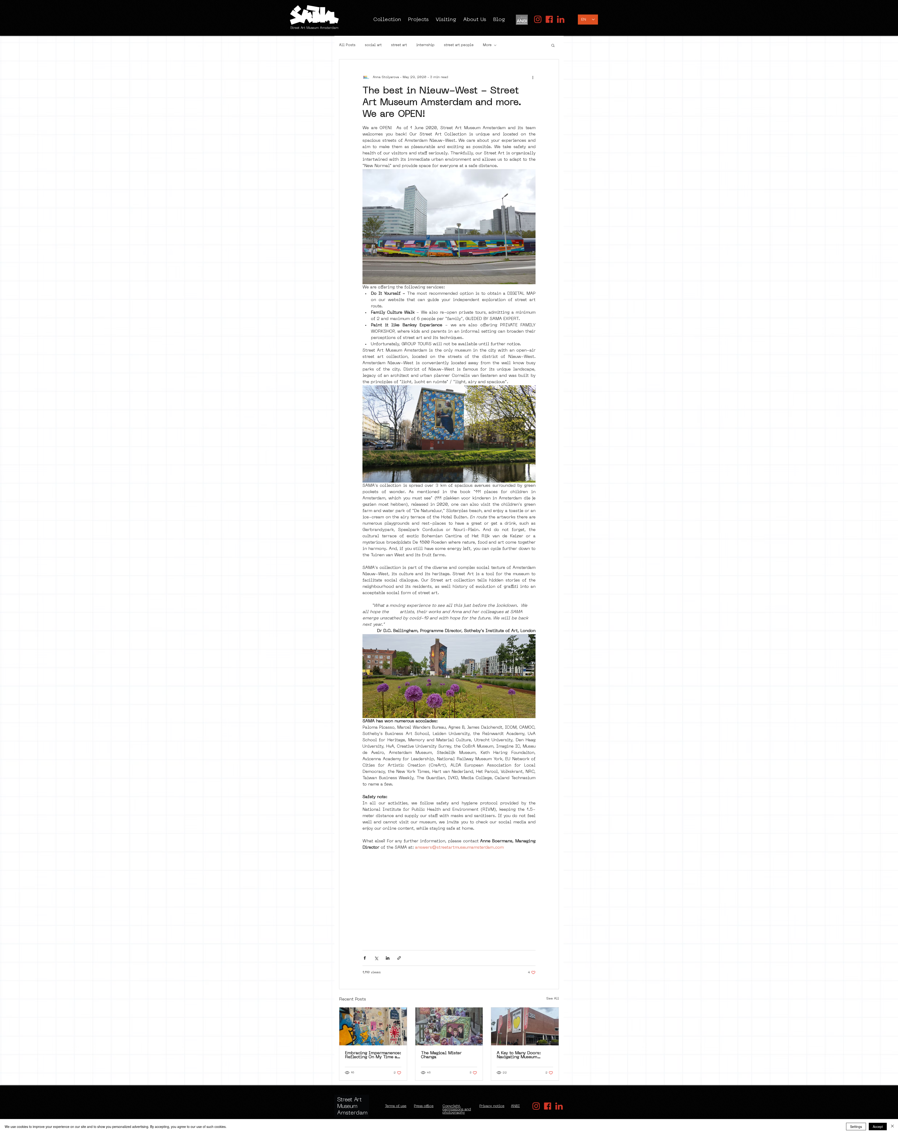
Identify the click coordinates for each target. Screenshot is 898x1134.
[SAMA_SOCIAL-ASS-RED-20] (537, 19)
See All (552, 998)
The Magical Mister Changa (441, 1055)
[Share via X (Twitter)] (376, 958)
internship (425, 45)
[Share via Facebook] (364, 958)
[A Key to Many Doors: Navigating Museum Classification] (525, 1026)
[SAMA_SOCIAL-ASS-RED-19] (560, 19)
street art (399, 45)
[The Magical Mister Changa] (449, 1026)
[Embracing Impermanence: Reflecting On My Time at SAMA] (373, 1026)
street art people (459, 45)
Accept (878, 1126)
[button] (553, 45)
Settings (856, 1126)
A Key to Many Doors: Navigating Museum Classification (519, 1055)
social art (373, 45)
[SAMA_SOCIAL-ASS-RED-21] (549, 19)
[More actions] (533, 77)
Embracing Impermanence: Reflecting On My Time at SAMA (373, 1055)
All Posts (347, 45)
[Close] (892, 1126)
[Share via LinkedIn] (387, 958)
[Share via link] (399, 958)
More (487, 45)
